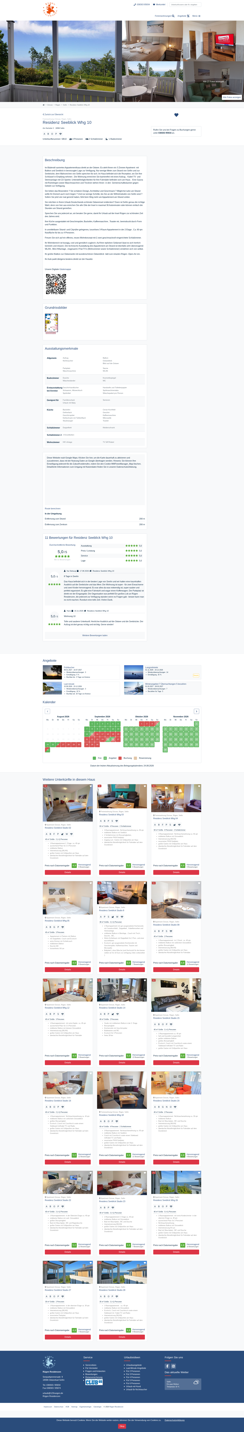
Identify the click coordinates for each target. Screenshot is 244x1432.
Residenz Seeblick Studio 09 (166, 925)
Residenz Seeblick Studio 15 (166, 1018)
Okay (122, 1426)
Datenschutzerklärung (175, 1420)
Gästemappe (65, 269)
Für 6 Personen (133, 1383)
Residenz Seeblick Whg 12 (57, 1008)
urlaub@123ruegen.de (53, 1393)
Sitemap (74, 1407)
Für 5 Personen (133, 1380)
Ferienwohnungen (163, 16)
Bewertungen (91, 1374)
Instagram (173, 1366)
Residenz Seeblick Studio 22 (58, 1200)
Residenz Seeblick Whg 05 (57, 921)
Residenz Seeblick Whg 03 (111, 815)
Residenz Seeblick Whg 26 (165, 1200)
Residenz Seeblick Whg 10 (103, 571)
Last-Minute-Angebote (136, 1368)
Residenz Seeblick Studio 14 (112, 1008)
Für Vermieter (91, 1368)
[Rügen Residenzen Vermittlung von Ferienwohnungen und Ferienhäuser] (50, 10)
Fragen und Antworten (95, 1371)
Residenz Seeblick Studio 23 (112, 1201)
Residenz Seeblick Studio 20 (166, 1101)
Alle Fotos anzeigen (232, 97)
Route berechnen (52, 508)
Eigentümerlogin (85, 1407)
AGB (67, 1407)
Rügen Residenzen (51, 1396)
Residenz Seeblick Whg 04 (165, 818)
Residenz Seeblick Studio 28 (112, 1290)
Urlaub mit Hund (133, 1386)
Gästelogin (97, 1407)
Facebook (167, 1366)
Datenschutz (58, 1407)
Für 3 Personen (133, 1374)
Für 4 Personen (133, 1377)
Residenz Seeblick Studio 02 (58, 828)
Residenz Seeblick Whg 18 (111, 1115)
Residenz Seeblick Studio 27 (58, 1290)
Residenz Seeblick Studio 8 (111, 910)
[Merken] (91, 786)
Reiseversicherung (93, 1377)
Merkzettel (160, 4)
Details (196, 675)
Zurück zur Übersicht (53, 114)
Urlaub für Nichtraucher (136, 1389)
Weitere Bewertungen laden (95, 635)
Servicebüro (90, 1365)
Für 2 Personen (133, 1371)
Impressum (48, 1407)
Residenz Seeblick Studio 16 (58, 1101)
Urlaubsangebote (134, 1365)
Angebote (182, 16)
